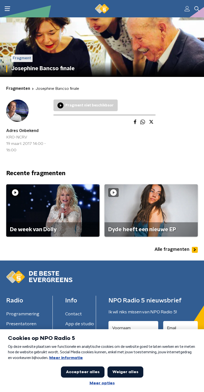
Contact (73, 314)
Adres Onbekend (22, 131)
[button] (7, 8)
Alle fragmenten (171, 249)
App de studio (79, 324)
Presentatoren (21, 324)
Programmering (22, 314)
